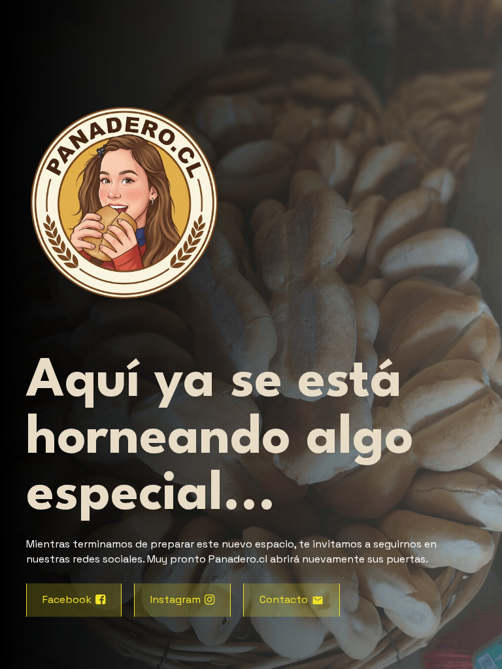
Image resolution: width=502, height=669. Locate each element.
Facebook (67, 599)
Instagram (175, 599)
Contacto (283, 599)
